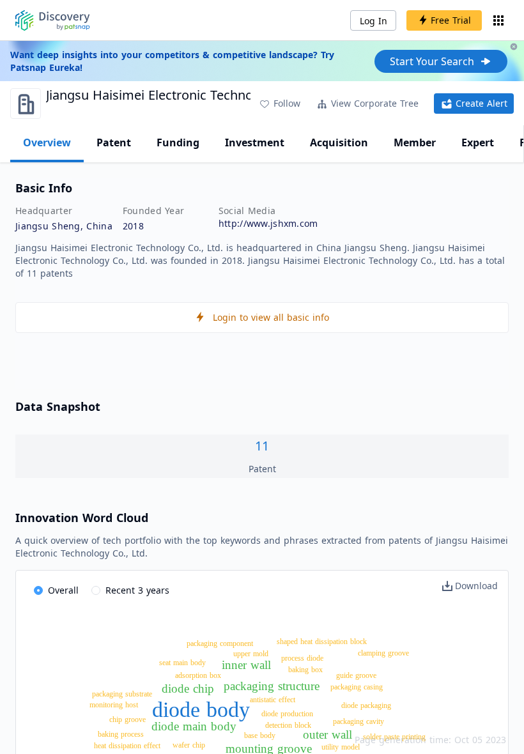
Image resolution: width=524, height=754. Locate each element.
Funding (178, 142)
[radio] (56, 591)
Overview (47, 142)
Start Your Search (432, 61)
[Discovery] (52, 20)
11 (262, 445)
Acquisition (339, 142)
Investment (254, 142)
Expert (477, 142)
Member (415, 142)
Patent (113, 142)
